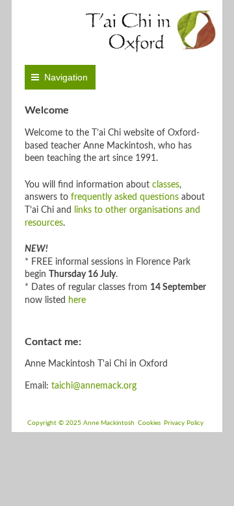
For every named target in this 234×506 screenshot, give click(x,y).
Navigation (66, 77)
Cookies (149, 423)
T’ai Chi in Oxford (128, 31)
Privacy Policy (183, 423)
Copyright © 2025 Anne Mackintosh (81, 423)
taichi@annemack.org (93, 386)
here (77, 300)
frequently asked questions (125, 197)
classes (165, 184)
